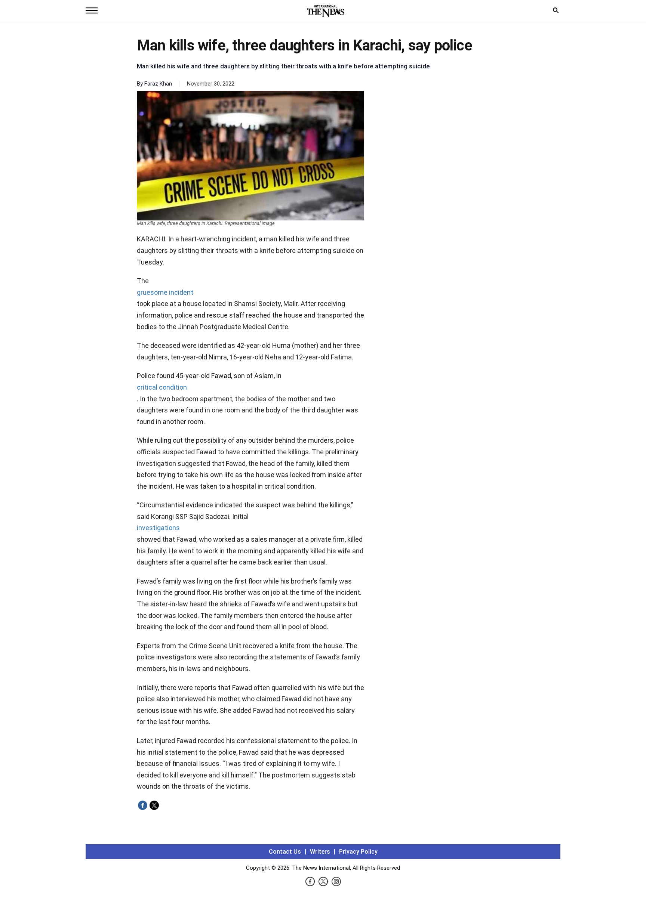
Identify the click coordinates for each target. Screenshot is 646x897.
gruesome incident (165, 292)
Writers (320, 851)
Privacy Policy (358, 851)
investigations (158, 528)
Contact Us (285, 851)
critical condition (162, 387)
